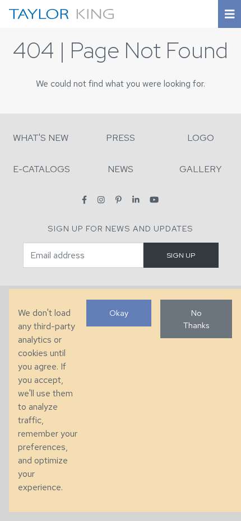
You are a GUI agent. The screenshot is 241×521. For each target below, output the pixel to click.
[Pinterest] (118, 200)
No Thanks (196, 318)
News (120, 169)
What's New (40, 138)
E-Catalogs (41, 169)
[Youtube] (154, 200)
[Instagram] (101, 200)
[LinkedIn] (136, 200)
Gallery (200, 169)
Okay (118, 312)
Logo (200, 138)
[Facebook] (84, 200)
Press (120, 138)
